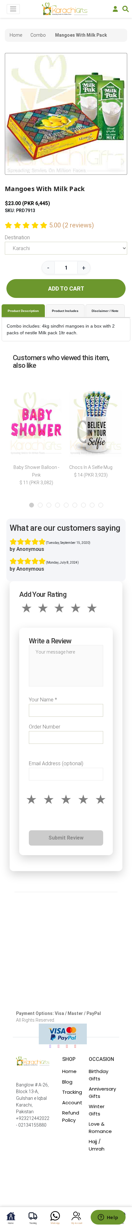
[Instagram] (59, 1046)
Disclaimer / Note (105, 311)
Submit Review (66, 838)
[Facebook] (50, 1046)
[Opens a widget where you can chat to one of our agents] (108, 1218)
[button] (31, 505)
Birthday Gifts (98, 1075)
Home (69, 1071)
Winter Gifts (96, 1110)
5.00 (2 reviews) (71, 225)
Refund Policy (70, 1116)
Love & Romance (100, 1128)
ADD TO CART (66, 288)
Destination (17, 237)
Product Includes (65, 311)
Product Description (23, 311)
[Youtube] (67, 1046)
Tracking (72, 1092)
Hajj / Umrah (96, 1145)
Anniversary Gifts (102, 1092)
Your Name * (43, 700)
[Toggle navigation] (13, 9)
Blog (67, 1081)
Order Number (44, 727)
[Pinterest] (75, 1046)
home (16, 35)
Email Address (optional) (56, 763)
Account (72, 1102)
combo (38, 35)
